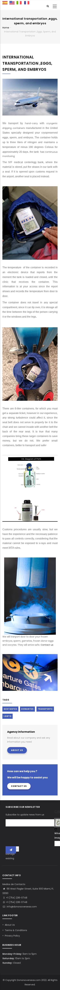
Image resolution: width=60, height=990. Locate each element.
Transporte (45, 709)
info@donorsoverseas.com (21, 906)
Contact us (47, 644)
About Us (17, 750)
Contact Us (19, 786)
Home (5, 27)
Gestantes (10, 709)
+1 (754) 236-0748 (16, 902)
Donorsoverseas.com (29, 980)
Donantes (27, 709)
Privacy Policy (12, 935)
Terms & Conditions (16, 930)
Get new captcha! (55, 829)
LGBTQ (7, 716)
